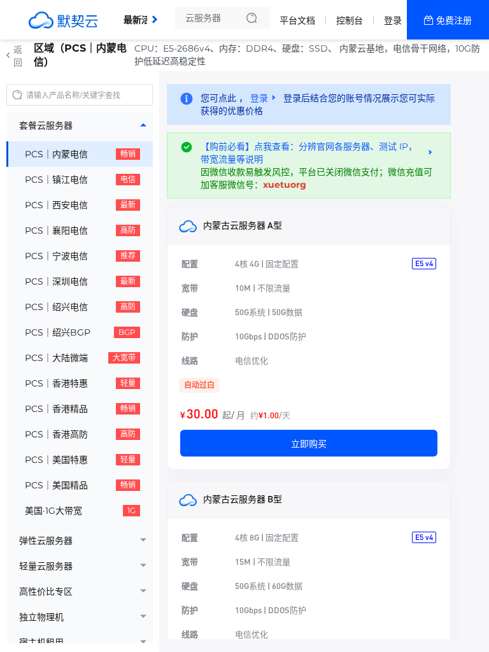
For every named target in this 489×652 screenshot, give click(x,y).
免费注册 (454, 20)
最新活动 (145, 14)
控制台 (349, 20)
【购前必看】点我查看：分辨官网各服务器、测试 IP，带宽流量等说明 (309, 153)
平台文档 (297, 20)
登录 (393, 20)
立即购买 (309, 443)
